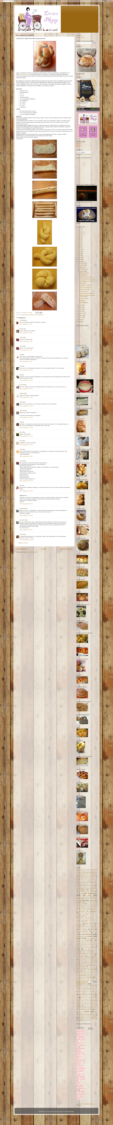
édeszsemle (86, 898)
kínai (84, 944)
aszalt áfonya (79, 872)
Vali (21, 422)
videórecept (90, 1016)
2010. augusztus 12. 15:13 (26, 480)
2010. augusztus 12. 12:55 (26, 436)
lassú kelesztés (93, 954)
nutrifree (93, 974)
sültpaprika (86, 999)
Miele (77, 971)
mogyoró (85, 971)
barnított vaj (89, 875)
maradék (83, 965)
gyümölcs (79, 916)
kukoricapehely (86, 953)
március (81, 313)
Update (80, 1013)
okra (77, 975)
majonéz (78, 962)
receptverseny (94, 988)
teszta (82, 1008)
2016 (79, 249)
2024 (79, 233)
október (81, 267)
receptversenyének (24, 74)
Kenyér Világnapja (91, 938)
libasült (86, 959)
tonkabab (86, 1009)
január (81, 317)
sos (93, 996)
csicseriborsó (79, 887)
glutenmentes (82, 911)
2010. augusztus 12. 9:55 (26, 361)
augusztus (82, 271)
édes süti (86, 895)
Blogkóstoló (78, 879)
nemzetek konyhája (89, 972)
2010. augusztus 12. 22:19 (26, 490)
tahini (84, 1005)
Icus (21, 366)
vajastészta (78, 1014)
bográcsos (78, 881)
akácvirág (83, 869)
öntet (79, 977)
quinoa (93, 987)
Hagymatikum (79, 918)
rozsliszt (91, 993)
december (82, 263)
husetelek (79, 925)
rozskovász (84, 993)
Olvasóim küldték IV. (84, 291)
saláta (86, 994)
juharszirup (80, 928)
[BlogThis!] (37, 312)
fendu (86, 905)
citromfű (84, 884)
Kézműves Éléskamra (87, 943)
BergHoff (91, 876)
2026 (79, 228)
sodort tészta (83, 996)
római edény (86, 991)
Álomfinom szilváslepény (85, 287)
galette (94, 908)
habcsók (93, 916)
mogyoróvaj (92, 971)
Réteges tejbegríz (83, 302)
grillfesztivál (93, 912)
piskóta (78, 985)
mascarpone (82, 966)
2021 (79, 239)
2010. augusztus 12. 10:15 (26, 388)
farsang (81, 905)
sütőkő (87, 1000)
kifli (94, 943)
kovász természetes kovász (89, 949)
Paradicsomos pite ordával (85, 277)
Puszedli (22, 320)
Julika (21, 402)
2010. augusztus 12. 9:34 (26, 324)
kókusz (77, 946)
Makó (88, 962)
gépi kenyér (87, 909)
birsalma (78, 878)
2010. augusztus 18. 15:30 (26, 503)
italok (92, 926)
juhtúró (86, 928)
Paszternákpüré (83, 275)
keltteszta (79, 934)
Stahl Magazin (79, 999)
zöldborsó (81, 1018)
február (81, 315)
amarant (93, 869)
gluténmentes (93, 911)
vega (95, 1014)
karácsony (85, 931)
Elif (20, 374)
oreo (91, 975)
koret (93, 947)
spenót (94, 997)
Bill (94, 876)
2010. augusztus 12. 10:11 (26, 380)
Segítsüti (92, 994)
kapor (77, 931)
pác (96, 977)
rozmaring (93, 991)
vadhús (93, 1013)
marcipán (89, 965)
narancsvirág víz (80, 972)
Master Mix (92, 966)
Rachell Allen (79, 988)
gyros (93, 914)
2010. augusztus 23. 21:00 (26, 515)
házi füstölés (85, 921)
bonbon (83, 881)
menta (93, 968)
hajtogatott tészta (87, 920)
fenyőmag (90, 905)
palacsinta (87, 978)
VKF (96, 1016)
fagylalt (93, 903)
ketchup (93, 941)
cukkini (77, 885)
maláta (93, 962)
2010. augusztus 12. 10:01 (26, 370)
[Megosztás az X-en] (39, 312)
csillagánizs (92, 887)
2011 (79, 259)
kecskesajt (85, 932)
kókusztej (93, 946)
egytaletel (91, 900)
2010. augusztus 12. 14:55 (26, 456)
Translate (88, 154)
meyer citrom (79, 969)
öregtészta (89, 977)
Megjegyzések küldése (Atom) (30, 552)
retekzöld (84, 989)
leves (95, 958)
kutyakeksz (78, 954)
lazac (79, 956)
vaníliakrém (89, 1014)
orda (88, 975)
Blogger (72, 1111)
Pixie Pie (22, 384)
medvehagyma (80, 968)
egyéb (82, 900)
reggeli (79, 989)
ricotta (92, 989)
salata (80, 994)
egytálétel (79, 902)
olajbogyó (82, 975)
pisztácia (83, 985)
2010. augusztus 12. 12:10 (26, 427)
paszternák (85, 980)
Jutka (21, 449)
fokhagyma (83, 906)
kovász (78, 949)
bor (87, 881)
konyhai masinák (86, 947)
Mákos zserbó (82, 283)
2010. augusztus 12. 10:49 (26, 406)
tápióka (88, 1005)
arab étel (84, 871)
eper (83, 903)
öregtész (83, 977)
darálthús (92, 890)
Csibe (21, 440)
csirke (84, 888)
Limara (21, 337)
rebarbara (86, 988)
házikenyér (78, 923)
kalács (92, 929)
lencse (95, 956)
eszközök (89, 903)
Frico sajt (86, 908)
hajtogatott (78, 920)
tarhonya (93, 1005)
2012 (79, 257)
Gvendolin (22, 508)
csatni (94, 885)
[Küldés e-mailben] (36, 312)
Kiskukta (22, 393)
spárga (89, 997)
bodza (93, 879)
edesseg (92, 897)
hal (94, 920)
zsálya (84, 1020)
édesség (78, 898)
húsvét (92, 925)
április (81, 311)
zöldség (78, 1020)
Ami (21, 354)
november (82, 265)
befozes (95, 875)
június (81, 307)
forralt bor (90, 906)
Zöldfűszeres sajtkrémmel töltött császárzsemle (87, 296)
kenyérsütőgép (89, 940)
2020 (79, 241)
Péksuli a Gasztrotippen (85, 289)
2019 (79, 243)
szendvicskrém (86, 1002)
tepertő (77, 1008)
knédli (88, 944)
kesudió (88, 941)
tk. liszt (79, 1009)
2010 (79, 261)
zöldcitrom (87, 1018)
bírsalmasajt (85, 878)
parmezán (78, 980)
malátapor (78, 963)
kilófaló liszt (78, 944)
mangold (93, 963)
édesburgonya (79, 897)
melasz (88, 968)
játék (96, 926)
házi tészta (92, 921)
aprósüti (78, 871)
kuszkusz (93, 953)
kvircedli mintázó (85, 954)
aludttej (88, 869)
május (81, 309)
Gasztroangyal (79, 909)
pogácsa (92, 985)
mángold (78, 965)
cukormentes (88, 885)
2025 (79, 231)
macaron (87, 960)
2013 (79, 255)
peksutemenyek (24, 314)
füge (90, 908)
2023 (79, 235)
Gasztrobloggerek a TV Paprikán (87, 281)
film (94, 905)
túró (96, 1011)
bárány (83, 875)
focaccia (78, 906)
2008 (79, 321)
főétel (95, 906)
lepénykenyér (81, 958)
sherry (77, 996)
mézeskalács (91, 969)
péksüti (93, 984)
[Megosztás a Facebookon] (40, 312)
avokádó (78, 875)
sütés (91, 999)
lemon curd (90, 956)
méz (85, 969)
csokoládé (82, 890)
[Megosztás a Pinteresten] (42, 312)
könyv (77, 952)
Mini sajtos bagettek (84, 298)
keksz (92, 932)
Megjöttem (81, 300)
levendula (88, 958)
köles (94, 950)
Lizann (21, 534)
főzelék (80, 908)
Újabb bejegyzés (21, 549)
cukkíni (82, 885)
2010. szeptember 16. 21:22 (26, 539)
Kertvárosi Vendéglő (80, 941)
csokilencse (94, 888)
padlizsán (80, 978)
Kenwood (84, 936)
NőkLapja (88, 974)
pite (88, 985)
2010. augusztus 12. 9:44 (26, 332)
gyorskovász (78, 914)
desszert (78, 891)
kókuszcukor (85, 946)
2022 (79, 237)
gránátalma (81, 912)
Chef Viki (22, 410)
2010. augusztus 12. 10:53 (26, 417)
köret (89, 952)
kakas (80, 929)
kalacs (85, 929)
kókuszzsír (78, 947)
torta (90, 1009)
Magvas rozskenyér (84, 272)
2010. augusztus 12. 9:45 (26, 350)
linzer (82, 960)
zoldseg (95, 1017)
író (85, 926)
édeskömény (86, 897)
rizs (96, 989)
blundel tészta (87, 879)
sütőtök (92, 1000)
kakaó (95, 928)
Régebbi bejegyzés (66, 549)
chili (93, 882)
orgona (95, 975)
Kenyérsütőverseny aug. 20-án (86, 293)
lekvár (83, 956)
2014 (79, 253)
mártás (95, 965)
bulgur (79, 882)
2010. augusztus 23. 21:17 (26, 529)
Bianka (21, 328)
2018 (79, 245)
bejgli (86, 876)
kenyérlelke (78, 940)
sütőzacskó (78, 1002)
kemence (78, 936)
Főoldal (43, 549)
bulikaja (84, 882)
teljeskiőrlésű (92, 1006)
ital (88, 926)
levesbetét (81, 959)
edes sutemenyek (90, 893)
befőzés (81, 876)
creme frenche (92, 884)
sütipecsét (83, 1000)
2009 (79, 319)
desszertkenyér (87, 891)
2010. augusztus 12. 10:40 (26, 397)
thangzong (94, 1008)
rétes (88, 989)
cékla (89, 882)
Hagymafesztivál (79, 917)
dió (93, 891)
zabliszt (85, 1017)
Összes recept (79, 37)
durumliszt (78, 893)
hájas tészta (86, 918)
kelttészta (88, 934)
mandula (88, 963)
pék (89, 980)
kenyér (78, 938)
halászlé (78, 921)
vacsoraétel (86, 1013)
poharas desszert (80, 987)
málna (84, 963)
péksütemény (32, 314)
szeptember (82, 269)
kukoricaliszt (79, 953)
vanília (84, 1014)
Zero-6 (90, 1017)
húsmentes (87, 925)
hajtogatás (93, 918)
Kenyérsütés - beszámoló (85, 285)
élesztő (87, 902)
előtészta (78, 903)
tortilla (96, 1009)
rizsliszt (80, 991)
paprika (93, 978)
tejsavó (86, 1006)
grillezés (87, 912)
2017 (79, 247)
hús (93, 923)
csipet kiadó (79, 888)
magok (92, 960)
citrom (77, 884)
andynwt (61, 1111)
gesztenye (95, 909)
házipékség (86, 923)
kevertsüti (78, 943)
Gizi (21, 485)
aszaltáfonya (87, 873)
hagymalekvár (91, 917)
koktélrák (93, 944)
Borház (91, 881)
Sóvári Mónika (83, 997)
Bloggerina (93, 878)
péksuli (93, 980)
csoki (88, 888)
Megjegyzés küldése (23, 542)
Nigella (82, 974)
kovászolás (78, 950)
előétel (93, 902)
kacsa (91, 928)
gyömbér (87, 914)
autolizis (93, 873)
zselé (88, 1020)
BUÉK (95, 881)
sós (77, 997)
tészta (88, 1008)
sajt (37, 314)
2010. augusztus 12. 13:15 (26, 444)
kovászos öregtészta (87, 950)
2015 (79, 251)
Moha (21, 432)
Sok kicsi (89, 996)
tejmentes (78, 1006)
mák (83, 962)
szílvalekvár (86, 1003)
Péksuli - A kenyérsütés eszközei (87, 279)
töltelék (87, 1011)
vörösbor (80, 1017)
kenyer (90, 936)
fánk (77, 905)
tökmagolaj (80, 1011)
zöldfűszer (40, 314)
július (80, 305)
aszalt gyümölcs (87, 872)
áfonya (77, 869)
